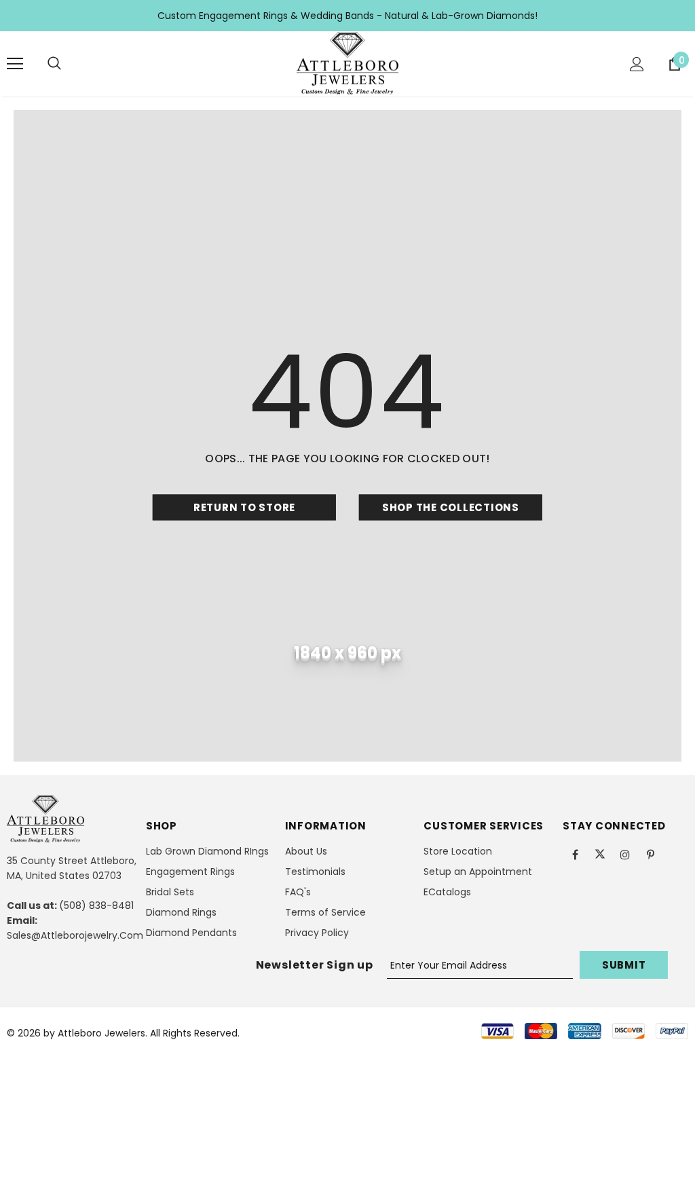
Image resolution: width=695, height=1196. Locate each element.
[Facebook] (575, 854)
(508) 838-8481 (96, 905)
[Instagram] (625, 854)
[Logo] (347, 63)
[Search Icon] (54, 64)
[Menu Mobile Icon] (15, 64)
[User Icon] (637, 64)
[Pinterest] (650, 854)
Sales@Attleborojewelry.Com (75, 935)
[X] (600, 854)
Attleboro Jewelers (101, 1033)
